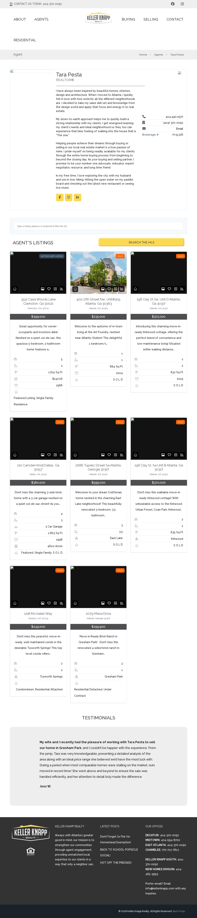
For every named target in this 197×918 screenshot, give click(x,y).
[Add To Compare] (55, 289)
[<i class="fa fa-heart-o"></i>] (49, 289)
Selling (151, 19)
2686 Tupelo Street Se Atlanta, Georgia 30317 (98, 467)
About (20, 19)
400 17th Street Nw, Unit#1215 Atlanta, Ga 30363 (98, 301)
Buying (128, 19)
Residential (25, 40)
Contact (175, 19)
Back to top (179, 911)
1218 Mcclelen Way (38, 613)
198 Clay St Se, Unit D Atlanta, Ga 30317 (159, 301)
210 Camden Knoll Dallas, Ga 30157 (38, 467)
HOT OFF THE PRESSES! (115, 862)
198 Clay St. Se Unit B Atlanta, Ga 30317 (159, 467)
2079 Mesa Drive (98, 613)
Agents (41, 19)
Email (179, 128)
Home (143, 54)
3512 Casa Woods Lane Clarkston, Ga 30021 (38, 301)
